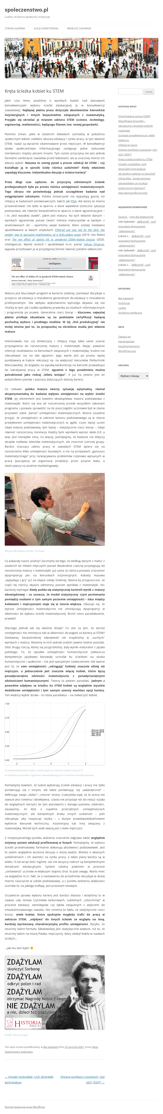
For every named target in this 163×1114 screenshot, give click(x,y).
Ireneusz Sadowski (79, 28)
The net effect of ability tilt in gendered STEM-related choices (53, 239)
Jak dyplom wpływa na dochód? (136, 173)
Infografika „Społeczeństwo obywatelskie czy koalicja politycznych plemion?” (134, 183)
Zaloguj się (124, 336)
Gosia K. (123, 217)
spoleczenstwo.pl (26, 9)
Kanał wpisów (126, 341)
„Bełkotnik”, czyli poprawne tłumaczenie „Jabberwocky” (137, 226)
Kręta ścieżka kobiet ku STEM (135, 159)
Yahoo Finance (94, 244)
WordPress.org (127, 351)
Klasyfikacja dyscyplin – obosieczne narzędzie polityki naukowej (135, 125)
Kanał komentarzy (129, 346)
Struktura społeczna (130, 312)
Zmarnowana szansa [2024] (134, 116)
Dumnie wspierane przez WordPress (25, 1107)
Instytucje (124, 303)
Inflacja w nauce (127, 145)
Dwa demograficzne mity (133, 193)
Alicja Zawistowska (46, 28)
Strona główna (15, 28)
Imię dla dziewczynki (142, 217)
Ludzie (122, 308)
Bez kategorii (50, 1047)
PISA (74, 201)
